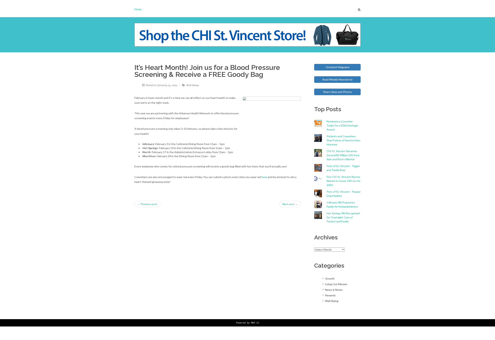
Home (138, 9)
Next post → (290, 204)
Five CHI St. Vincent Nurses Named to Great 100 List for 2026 (343, 181)
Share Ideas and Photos (337, 91)
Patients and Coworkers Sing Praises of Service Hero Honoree (343, 140)
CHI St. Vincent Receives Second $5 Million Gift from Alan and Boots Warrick (343, 155)
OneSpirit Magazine (337, 67)
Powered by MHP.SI (247, 322)
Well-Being (192, 85)
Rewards (330, 295)
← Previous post (147, 204)
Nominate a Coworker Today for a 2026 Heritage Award (342, 125)
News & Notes (334, 289)
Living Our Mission (336, 284)
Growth (330, 278)
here (264, 177)
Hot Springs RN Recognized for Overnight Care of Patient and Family (343, 217)
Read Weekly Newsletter (337, 79)
